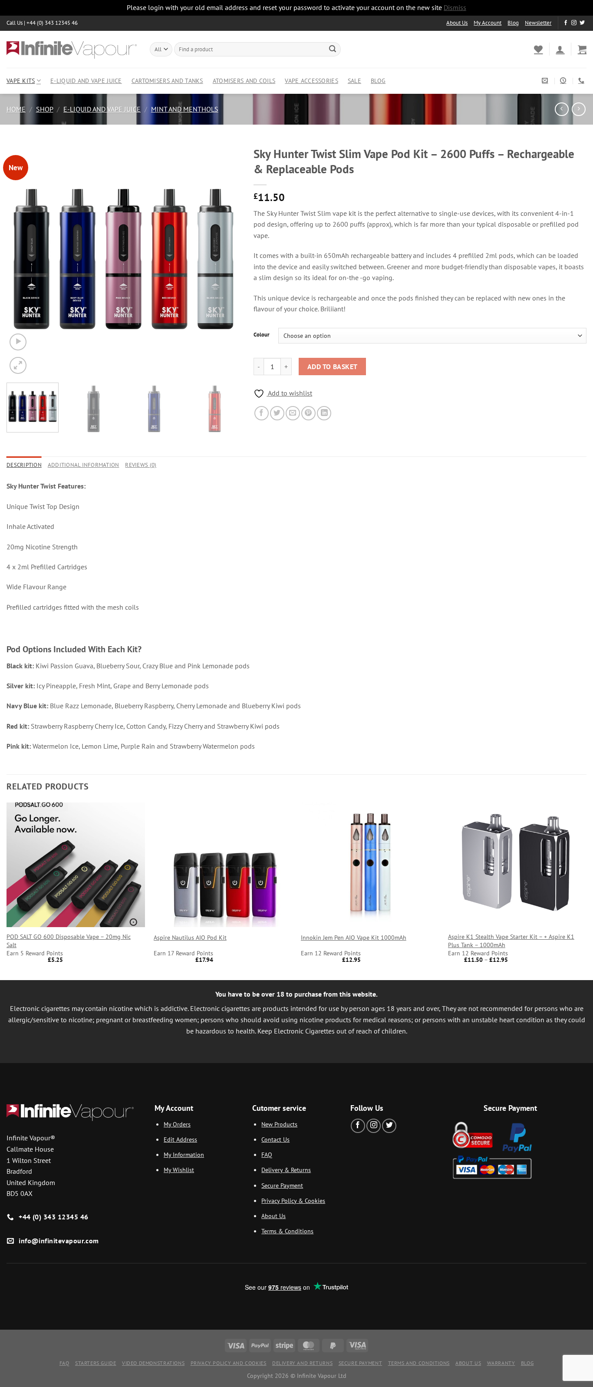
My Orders (177, 1124)
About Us (457, 22)
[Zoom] (18, 365)
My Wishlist (179, 1170)
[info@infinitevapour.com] (546, 81)
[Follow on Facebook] (565, 23)
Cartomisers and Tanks (167, 80)
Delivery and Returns (302, 1363)
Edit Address (180, 1139)
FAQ (266, 1154)
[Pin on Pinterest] (308, 413)
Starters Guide (95, 1363)
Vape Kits (21, 80)
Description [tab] (24, 465)
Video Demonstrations (153, 1363)
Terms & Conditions (287, 1231)
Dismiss (455, 7)
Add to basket (332, 366)
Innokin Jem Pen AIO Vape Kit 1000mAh (353, 937)
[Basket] (582, 49)
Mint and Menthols (184, 109)
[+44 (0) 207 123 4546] (582, 81)
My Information (184, 1154)
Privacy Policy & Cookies (293, 1200)
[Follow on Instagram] (574, 23)
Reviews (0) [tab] (140, 465)
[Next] (225, 258)
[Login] (560, 49)
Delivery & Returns (286, 1170)
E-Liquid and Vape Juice (86, 80)
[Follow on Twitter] (582, 23)
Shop (44, 109)
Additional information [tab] (83, 465)
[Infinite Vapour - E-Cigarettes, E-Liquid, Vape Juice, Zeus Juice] (72, 49)
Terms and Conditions (419, 1363)
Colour (262, 335)
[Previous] (22, 258)
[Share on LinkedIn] (324, 413)
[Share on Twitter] (277, 413)
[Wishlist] (538, 49)
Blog (513, 22)
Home (16, 109)
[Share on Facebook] (261, 413)
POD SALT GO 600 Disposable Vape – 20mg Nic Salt (69, 941)
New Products (279, 1124)
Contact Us (275, 1139)
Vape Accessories (311, 80)
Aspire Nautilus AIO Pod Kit (190, 937)
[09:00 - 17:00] (564, 81)
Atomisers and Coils (244, 80)
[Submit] (332, 49)
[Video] (18, 342)
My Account (487, 22)
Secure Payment (282, 1185)
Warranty (501, 1363)
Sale (354, 80)
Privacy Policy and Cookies (229, 1363)
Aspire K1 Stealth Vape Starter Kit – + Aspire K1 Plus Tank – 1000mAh (511, 941)
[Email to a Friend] (293, 413)
